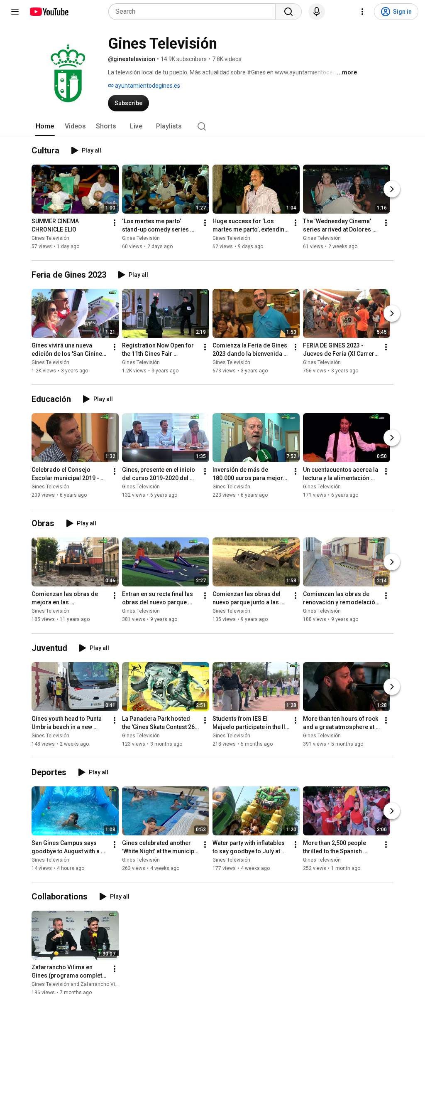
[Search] (288, 11)
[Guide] (15, 12)
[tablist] (212, 126)
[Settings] (362, 12)
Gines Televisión (50, 238)
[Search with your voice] (316, 11)
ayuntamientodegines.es (147, 85)
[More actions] (114, 222)
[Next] (391, 189)
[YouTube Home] (48, 11)
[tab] (45, 126)
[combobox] (194, 12)
